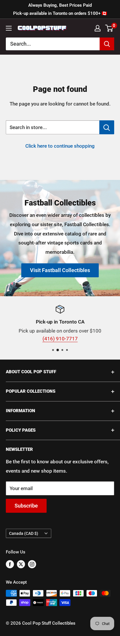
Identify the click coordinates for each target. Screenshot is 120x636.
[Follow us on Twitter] (21, 564)
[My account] (97, 28)
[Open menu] (9, 28)
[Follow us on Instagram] (32, 564)
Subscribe (26, 506)
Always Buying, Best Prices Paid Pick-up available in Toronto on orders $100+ (60, 9)
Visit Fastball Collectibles (60, 270)
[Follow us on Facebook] (10, 564)
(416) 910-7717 (60, 339)
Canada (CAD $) (23, 533)
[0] (109, 28)
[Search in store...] (106, 127)
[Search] (107, 43)
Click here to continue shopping (60, 146)
